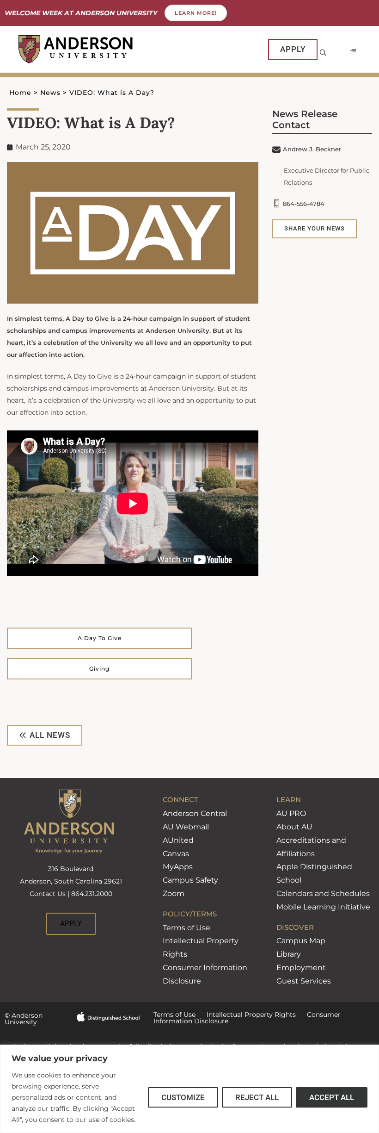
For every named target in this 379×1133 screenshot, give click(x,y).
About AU (294, 826)
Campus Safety (190, 880)
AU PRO (291, 813)
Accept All (331, 1097)
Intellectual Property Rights (246, 1014)
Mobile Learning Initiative (323, 907)
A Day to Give (100, 638)
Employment (301, 967)
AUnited (178, 840)
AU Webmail (186, 826)
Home (20, 92)
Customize (183, 1097)
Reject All (257, 1097)
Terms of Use (186, 927)
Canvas (176, 853)
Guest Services (303, 981)
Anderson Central (195, 813)
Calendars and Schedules (323, 893)
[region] (189, 1089)
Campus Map (300, 940)
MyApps (178, 866)
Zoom (173, 893)
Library (288, 954)
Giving (99, 668)
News (50, 92)
